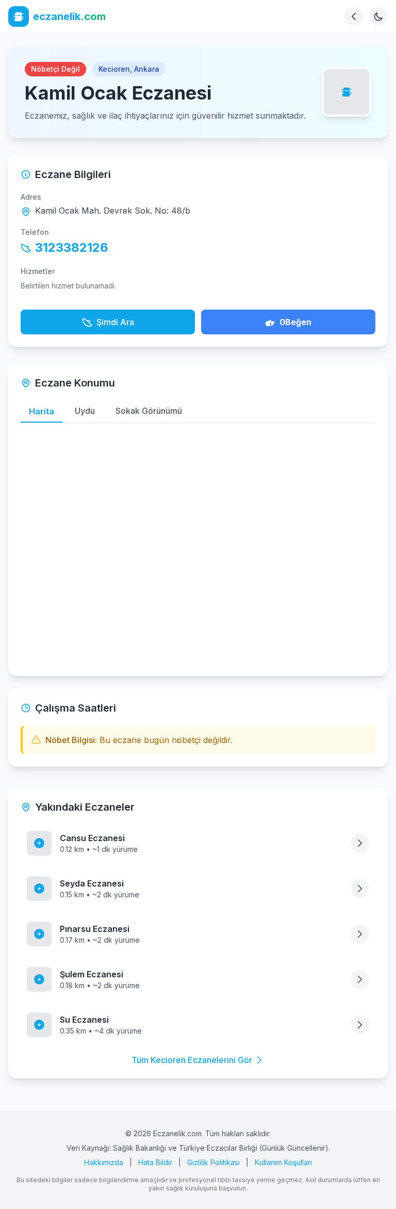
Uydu (85, 411)
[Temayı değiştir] (378, 16)
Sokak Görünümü (149, 411)
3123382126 (71, 247)
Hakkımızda (103, 1162)
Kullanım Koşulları (283, 1162)
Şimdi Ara (115, 322)
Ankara (146, 69)
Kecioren (114, 69)
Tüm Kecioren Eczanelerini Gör (191, 1060)
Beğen (295, 322)
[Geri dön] (353, 16)
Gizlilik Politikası (213, 1162)
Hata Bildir (155, 1162)
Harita (41, 411)
